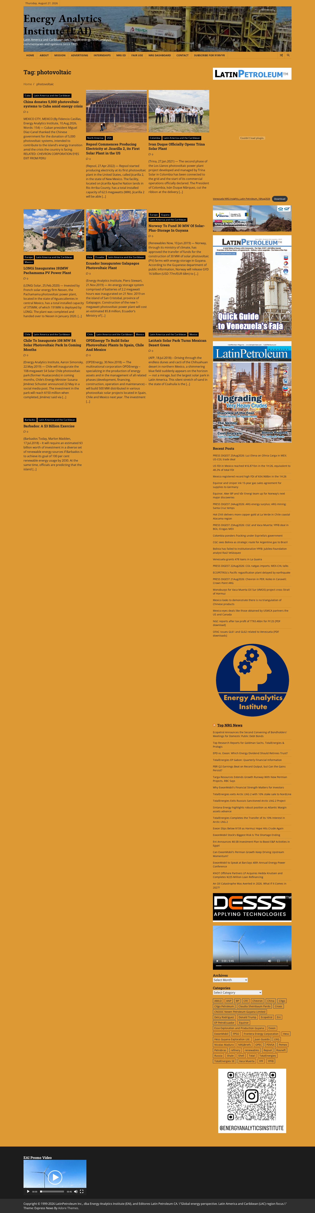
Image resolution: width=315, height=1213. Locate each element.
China (270, 1001)
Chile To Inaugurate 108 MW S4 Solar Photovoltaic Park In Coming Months (52, 345)
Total (252, 1055)
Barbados (30, 419)
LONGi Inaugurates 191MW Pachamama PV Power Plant (47, 270)
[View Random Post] (281, 55)
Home (30, 55)
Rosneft (281, 1050)
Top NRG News (229, 725)
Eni (279, 1017)
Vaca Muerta (246, 1061)
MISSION (59, 55)
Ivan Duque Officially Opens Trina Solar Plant (177, 146)
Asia (89, 257)
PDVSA (270, 1044)
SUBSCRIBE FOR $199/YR (209, 55)
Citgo (282, 1001)
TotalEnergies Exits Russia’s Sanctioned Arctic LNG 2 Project (249, 800)
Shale (230, 1055)
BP (237, 1001)
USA (109, 137)
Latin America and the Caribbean (52, 95)
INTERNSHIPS (102, 55)
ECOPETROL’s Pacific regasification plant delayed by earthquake (251, 572)
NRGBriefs (244, 1044)
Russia (218, 1055)
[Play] (28, 1191)
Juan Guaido (262, 1039)
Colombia (155, 137)
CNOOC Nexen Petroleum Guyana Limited (239, 1011)
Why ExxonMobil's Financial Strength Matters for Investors (248, 787)
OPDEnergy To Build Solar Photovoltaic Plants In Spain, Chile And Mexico (115, 345)
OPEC (258, 1044)
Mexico (29, 262)
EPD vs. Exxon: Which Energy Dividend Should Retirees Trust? (250, 753)
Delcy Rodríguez (224, 1017)
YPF (261, 1061)
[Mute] (76, 1191)
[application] (55, 1177)
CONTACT (182, 55)
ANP (228, 1001)
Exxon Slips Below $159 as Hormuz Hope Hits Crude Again (248, 828)
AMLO (218, 1001)
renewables (252, 1050)
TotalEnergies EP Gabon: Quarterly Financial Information (247, 760)
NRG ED (121, 55)
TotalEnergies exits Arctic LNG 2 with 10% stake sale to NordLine (252, 794)
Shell (241, 1055)
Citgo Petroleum (224, 1006)
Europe (29, 257)
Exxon (272, 1028)
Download (279, 198)
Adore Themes (68, 1208)
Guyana (165, 214)
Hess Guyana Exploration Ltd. (232, 1039)
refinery (235, 1050)
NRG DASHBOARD (160, 55)
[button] (55, 1177)
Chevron (257, 1001)
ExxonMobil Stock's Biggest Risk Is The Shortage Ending (246, 835)
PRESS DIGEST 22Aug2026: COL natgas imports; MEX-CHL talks (250, 566)
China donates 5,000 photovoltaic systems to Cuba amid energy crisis (53, 104)
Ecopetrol (266, 1017)
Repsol (268, 1050)
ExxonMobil (221, 1033)
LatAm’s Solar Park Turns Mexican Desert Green (177, 342)
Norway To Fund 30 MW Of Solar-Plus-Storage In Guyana (177, 228)
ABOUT (44, 55)
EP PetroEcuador (224, 1022)
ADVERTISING (79, 55)
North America (95, 137)
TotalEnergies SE (224, 1061)
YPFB (271, 1061)
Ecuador (100, 257)
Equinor (244, 1022)
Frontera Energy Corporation (261, 1033)
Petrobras (220, 1050)
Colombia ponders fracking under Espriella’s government (248, 535)
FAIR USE (137, 55)
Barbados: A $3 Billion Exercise (49, 426)
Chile (27, 334)
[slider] (52, 1191)
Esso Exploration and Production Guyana (239, 1028)
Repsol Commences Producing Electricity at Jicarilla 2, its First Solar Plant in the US (113, 148)
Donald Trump (247, 1017)
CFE (246, 1001)
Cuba (27, 95)
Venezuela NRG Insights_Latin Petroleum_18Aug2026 (241, 198)
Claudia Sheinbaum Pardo (254, 1006)
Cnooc (278, 1006)
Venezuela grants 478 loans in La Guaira (237, 559)
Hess (286, 1033)
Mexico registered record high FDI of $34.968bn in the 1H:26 (249, 476)
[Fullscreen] (81, 1191)
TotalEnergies (267, 1055)
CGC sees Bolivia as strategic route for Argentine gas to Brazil (250, 542)
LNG (276, 1039)
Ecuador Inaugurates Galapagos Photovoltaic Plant (112, 265)
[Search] (288, 55)
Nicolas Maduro (224, 1044)
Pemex (283, 1044)
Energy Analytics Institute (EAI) (63, 24)
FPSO (236, 1033)
